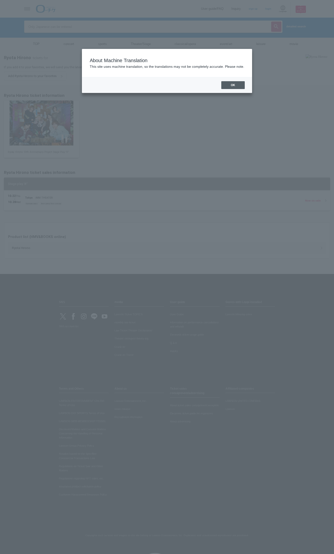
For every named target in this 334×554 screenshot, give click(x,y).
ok (233, 85)
